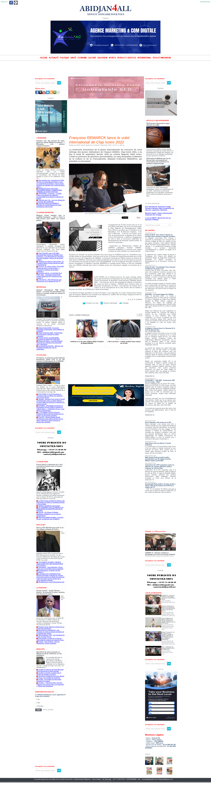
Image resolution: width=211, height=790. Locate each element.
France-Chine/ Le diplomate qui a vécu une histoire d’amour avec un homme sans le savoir (49, 466)
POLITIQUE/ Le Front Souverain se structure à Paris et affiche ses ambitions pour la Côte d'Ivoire (49, 395)
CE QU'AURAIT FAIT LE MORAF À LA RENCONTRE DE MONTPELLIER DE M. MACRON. (49, 509)
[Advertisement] (55, 66)
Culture (92, 57)
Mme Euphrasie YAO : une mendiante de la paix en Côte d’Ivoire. (50, 636)
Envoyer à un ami (92, 303)
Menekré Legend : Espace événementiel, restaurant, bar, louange (158, 214)
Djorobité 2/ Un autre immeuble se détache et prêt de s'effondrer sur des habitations (49, 653)
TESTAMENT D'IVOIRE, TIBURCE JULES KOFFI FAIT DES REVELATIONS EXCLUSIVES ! (49, 563)
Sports (112, 57)
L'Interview (41, 138)
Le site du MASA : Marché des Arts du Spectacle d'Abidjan (158, 218)
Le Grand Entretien (45, 212)
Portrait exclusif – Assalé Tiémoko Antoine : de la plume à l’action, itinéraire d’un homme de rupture (50, 592)
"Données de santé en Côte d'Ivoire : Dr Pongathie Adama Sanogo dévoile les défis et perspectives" (50, 263)
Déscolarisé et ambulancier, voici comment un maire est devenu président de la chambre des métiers (50, 631)
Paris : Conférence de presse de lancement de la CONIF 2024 (168, 648)
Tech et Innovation (162, 57)
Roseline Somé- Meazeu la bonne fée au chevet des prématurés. (50, 627)
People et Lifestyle (127, 57)
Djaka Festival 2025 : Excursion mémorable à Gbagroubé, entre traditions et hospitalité (50, 329)
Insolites (40, 649)
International (145, 57)
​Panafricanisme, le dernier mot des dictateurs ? (48, 571)
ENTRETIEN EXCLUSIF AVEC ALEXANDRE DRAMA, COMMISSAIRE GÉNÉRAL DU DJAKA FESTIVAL (49, 190)
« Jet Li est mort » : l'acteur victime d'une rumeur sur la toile (124, 342)
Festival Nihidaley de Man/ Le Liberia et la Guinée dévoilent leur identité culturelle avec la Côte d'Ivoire (168, 621)
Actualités (41, 355)
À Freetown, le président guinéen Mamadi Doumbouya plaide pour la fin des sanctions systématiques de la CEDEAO (50, 359)
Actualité (54, 57)
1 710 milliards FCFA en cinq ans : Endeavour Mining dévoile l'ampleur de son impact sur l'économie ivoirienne (50, 413)
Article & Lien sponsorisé (157, 120)
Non (38, 702)
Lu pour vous (42, 462)
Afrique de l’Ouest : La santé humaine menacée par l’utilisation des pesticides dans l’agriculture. (49, 342)
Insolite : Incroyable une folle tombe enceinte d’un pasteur (48, 680)
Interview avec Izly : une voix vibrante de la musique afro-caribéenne (50, 201)
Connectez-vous (205, 2)
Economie (82, 57)
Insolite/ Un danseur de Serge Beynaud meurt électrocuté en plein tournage (49, 670)
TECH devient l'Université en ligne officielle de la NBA (157, 124)
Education (102, 57)
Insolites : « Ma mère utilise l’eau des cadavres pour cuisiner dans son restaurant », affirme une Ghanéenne (50, 684)
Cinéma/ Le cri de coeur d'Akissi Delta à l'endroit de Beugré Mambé (87, 342)
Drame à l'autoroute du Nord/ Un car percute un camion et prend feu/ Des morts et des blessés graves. (168, 608)
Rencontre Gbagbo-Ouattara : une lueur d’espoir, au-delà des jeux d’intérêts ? (49, 518)
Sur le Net (40, 525)
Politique (64, 57)
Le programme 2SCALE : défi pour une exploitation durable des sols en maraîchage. (49, 347)
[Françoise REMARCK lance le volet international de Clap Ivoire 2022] (81, 271)
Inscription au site (105, 781)
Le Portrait (41, 588)
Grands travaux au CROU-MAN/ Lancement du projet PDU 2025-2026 (48, 338)
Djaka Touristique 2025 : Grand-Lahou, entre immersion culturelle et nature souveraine (49, 334)
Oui (38, 699)
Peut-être (40, 706)
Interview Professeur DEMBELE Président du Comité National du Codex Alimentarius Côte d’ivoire (48, 205)
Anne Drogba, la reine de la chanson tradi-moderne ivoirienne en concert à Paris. (50, 639)
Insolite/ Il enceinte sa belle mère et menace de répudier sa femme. (48, 673)
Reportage (41, 287)
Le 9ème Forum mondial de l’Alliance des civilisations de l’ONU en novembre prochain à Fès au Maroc (50, 502)
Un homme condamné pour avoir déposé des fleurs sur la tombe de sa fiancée (50, 677)
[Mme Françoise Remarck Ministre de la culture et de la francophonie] (105, 164)
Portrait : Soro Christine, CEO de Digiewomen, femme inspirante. (47, 642)
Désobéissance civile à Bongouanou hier (51, 582)
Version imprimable (110, 303)
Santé (73, 57)
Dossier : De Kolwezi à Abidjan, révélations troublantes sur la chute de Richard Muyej (48, 513)
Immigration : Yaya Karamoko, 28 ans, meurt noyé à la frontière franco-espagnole (49, 568)
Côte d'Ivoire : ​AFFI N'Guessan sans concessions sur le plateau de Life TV (49, 280)
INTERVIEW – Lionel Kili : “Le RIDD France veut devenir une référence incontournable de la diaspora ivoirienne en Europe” (49, 196)
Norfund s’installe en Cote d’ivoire (49, 506)
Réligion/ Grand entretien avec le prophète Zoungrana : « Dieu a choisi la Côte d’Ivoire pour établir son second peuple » (50, 218)
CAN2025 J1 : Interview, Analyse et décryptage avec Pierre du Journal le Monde (160, 553)
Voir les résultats (48, 709)
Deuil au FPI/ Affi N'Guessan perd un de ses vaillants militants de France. (49, 528)
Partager (125, 303)
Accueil (44, 57)
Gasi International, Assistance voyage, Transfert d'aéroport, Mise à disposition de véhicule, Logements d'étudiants (159, 208)
